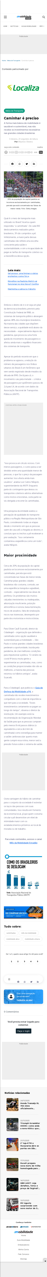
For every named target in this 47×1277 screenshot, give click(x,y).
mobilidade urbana (32, 939)
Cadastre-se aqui (25, 1000)
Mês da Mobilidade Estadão (23, 843)
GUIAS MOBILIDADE (28, 26)
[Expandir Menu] (5, 17)
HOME (5, 26)
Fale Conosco (23, 1254)
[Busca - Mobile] (42, 17)
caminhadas (11, 933)
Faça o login (23, 1031)
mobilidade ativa (12, 939)
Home (4, 60)
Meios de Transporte (13, 60)
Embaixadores (23, 1245)
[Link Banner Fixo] (23, 912)
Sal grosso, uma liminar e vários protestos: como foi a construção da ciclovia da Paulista (23, 275)
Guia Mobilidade (23, 1240)
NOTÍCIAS (14, 26)
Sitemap (23, 1259)
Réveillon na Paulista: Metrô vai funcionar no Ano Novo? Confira (23, 282)
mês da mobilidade (28, 933)
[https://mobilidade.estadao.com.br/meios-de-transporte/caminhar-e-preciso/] (12, 1104)
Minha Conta (23, 1249)
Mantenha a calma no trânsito (22, 289)
